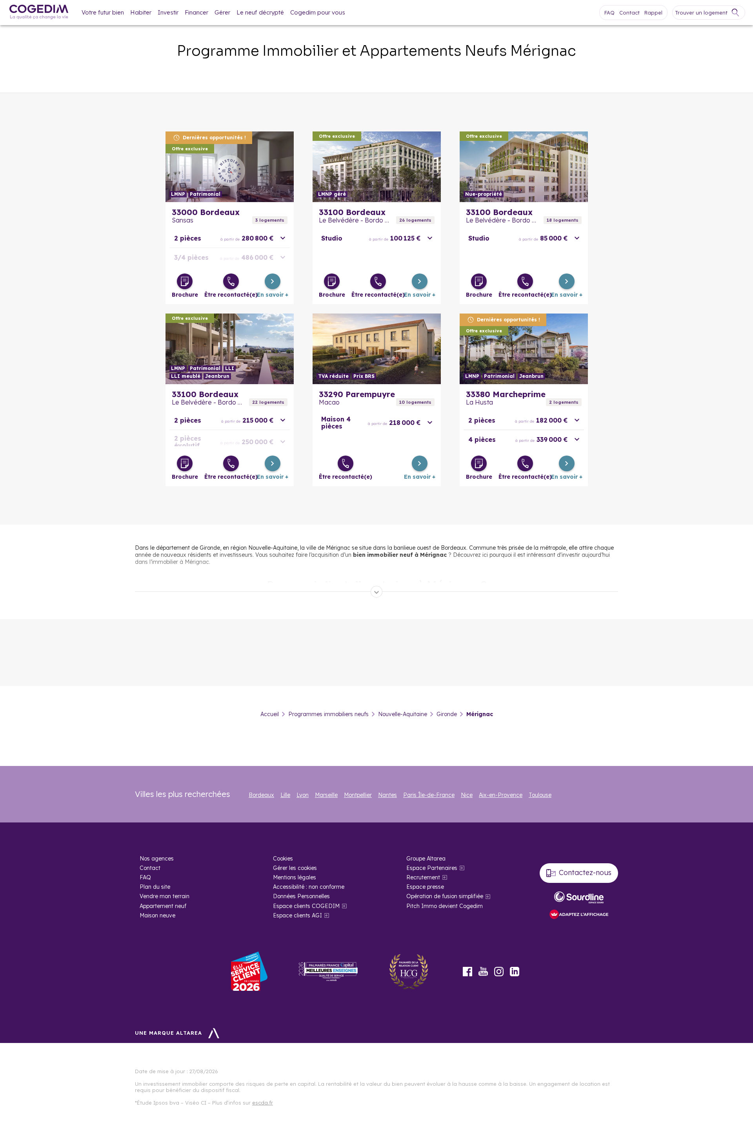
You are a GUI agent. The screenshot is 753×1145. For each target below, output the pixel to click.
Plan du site (155, 886)
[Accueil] (38, 13)
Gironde (447, 714)
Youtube (483, 971)
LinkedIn (514, 971)
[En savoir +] (272, 281)
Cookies (283, 858)
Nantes (387, 795)
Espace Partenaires (431, 868)
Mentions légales (294, 877)
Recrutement (423, 877)
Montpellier (358, 795)
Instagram (499, 971)
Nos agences (157, 858)
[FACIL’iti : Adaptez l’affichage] (578, 915)
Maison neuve (157, 915)
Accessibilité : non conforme (308, 886)
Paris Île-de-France (429, 795)
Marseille (326, 795)
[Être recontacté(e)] (231, 281)
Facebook (467, 971)
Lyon (302, 795)
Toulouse (540, 795)
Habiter (140, 12)
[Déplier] (376, 592)
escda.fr (262, 1102)
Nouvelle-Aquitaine (402, 714)
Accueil (269, 714)
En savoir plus (230, 166)
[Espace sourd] (579, 897)
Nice (467, 795)
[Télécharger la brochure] (185, 281)
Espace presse (425, 886)
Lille (285, 795)
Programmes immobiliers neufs (328, 714)
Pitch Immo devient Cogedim (444, 906)
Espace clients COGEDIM (306, 906)
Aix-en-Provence (500, 795)
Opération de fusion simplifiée (444, 896)
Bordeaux (261, 795)
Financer (196, 12)
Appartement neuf (163, 906)
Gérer (222, 12)
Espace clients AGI (297, 915)
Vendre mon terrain (164, 896)
